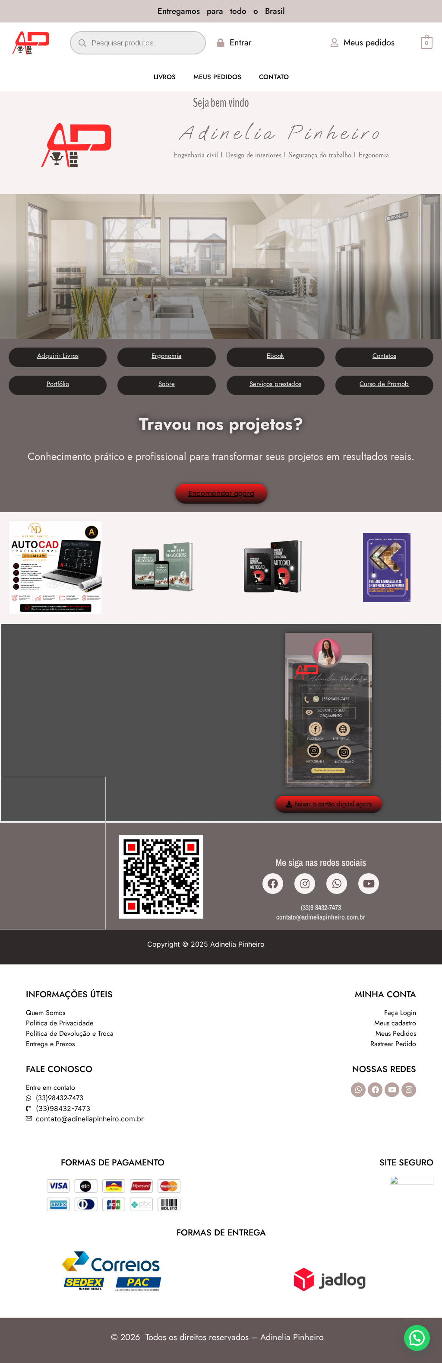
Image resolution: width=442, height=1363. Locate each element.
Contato (274, 77)
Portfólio (58, 384)
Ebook (275, 356)
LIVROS (165, 77)
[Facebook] (272, 883)
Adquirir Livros (58, 356)
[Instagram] (304, 883)
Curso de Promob (384, 384)
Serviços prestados (275, 384)
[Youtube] (368, 883)
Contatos (384, 356)
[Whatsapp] (336, 883)
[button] (417, 1338)
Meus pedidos (217, 77)
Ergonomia (166, 356)
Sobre (166, 384)
